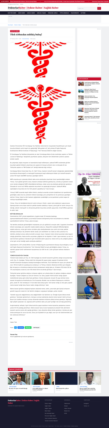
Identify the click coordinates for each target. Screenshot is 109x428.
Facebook (20, 327)
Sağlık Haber (31, 13)
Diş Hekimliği (75, 13)
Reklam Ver (67, 410)
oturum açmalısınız (28, 336)
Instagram (86, 403)
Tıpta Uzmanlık (64, 13)
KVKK (65, 413)
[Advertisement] (54, 18)
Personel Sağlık (53, 13)
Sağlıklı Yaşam (41, 13)
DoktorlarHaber (25, 38)
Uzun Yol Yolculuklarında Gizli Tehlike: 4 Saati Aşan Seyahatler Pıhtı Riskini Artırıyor (62, 1)
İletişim (21, 4)
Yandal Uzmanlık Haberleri (51, 420)
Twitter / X (86, 406)
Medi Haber (21, 13)
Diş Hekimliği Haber (49, 413)
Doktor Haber (12, 13)
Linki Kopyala (36, 327)
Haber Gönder (67, 408)
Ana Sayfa (10, 25)
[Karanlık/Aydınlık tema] (99, 4)
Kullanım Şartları (74, 426)
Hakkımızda (67, 403)
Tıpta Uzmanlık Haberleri (51, 418)
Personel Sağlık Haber (50, 415)
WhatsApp (28, 327)
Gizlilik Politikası (67, 426)
